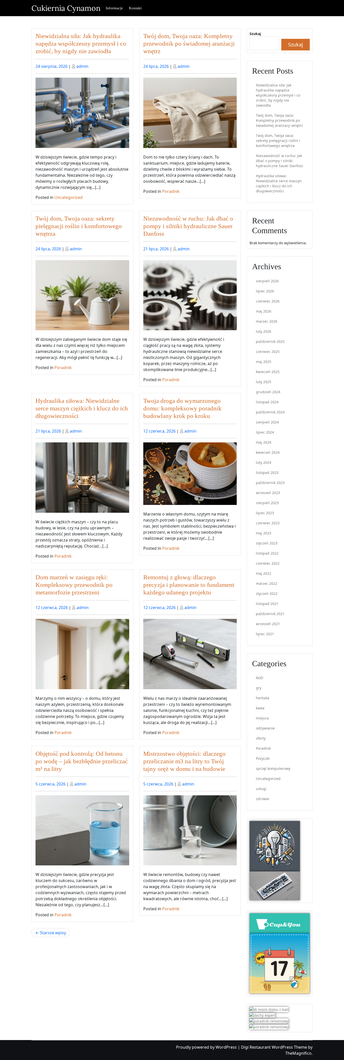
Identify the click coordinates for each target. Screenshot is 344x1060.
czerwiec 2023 (268, 523)
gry (258, 687)
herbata (262, 697)
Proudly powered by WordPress (207, 1047)
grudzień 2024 (268, 391)
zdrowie (262, 798)
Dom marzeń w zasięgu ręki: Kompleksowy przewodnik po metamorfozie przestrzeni (74, 585)
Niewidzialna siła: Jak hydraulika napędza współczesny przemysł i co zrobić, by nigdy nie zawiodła (81, 43)
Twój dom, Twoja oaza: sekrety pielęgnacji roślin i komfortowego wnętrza (79, 226)
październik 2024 (270, 412)
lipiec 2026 (265, 291)
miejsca (262, 718)
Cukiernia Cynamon (65, 8)
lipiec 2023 (265, 512)
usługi (261, 788)
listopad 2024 (267, 402)
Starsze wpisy (53, 932)
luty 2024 (263, 462)
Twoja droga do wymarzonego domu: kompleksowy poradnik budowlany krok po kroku (182, 408)
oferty (261, 738)
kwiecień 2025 (268, 371)
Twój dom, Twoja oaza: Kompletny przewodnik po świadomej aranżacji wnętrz (189, 43)
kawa (260, 708)
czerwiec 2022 (268, 563)
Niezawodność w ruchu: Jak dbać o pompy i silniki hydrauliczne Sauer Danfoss (188, 226)
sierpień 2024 (267, 422)
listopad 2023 (267, 472)
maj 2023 (263, 533)
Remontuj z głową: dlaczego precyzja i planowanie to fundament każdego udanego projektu (188, 585)
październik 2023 (270, 482)
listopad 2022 (267, 553)
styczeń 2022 (267, 593)
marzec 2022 (266, 583)
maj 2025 (263, 361)
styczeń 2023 (267, 543)
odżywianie (265, 728)
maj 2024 (263, 442)
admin (82, 66)
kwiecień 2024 (268, 452)
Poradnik (171, 191)
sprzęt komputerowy (273, 768)
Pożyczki (263, 758)
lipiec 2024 (265, 432)
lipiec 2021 (265, 633)
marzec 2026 (266, 321)
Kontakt (135, 8)
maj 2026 (263, 311)
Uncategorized (68, 197)
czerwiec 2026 (268, 301)
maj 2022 (263, 573)
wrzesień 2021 (268, 623)
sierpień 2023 (267, 502)
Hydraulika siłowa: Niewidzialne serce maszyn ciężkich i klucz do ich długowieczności (82, 408)
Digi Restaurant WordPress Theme (274, 1047)
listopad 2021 (267, 603)
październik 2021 (270, 613)
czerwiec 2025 (268, 351)
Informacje (114, 8)
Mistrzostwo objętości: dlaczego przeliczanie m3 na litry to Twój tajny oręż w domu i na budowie (184, 761)
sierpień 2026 (267, 281)
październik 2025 (270, 341)
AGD (259, 677)
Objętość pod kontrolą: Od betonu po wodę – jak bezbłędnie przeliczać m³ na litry (82, 761)
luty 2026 (263, 331)
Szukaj (255, 33)
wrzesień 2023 (268, 492)
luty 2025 (263, 381)
